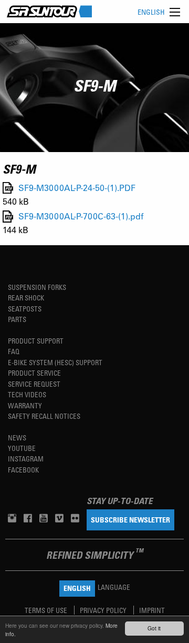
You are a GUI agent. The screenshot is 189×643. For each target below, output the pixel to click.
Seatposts (24, 308)
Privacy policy (104, 610)
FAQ (13, 351)
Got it (154, 628)
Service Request (34, 383)
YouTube (22, 448)
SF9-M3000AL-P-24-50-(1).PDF (76, 187)
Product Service (34, 372)
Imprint (152, 610)
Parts (17, 319)
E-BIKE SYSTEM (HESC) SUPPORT (55, 362)
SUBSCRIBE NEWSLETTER (130, 519)
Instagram (26, 458)
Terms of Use (47, 610)
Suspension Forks (37, 287)
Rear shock (26, 297)
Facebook (23, 469)
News (17, 437)
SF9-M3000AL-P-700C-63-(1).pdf (80, 216)
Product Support (36, 340)
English (151, 11)
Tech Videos (27, 394)
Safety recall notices (44, 415)
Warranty (25, 405)
